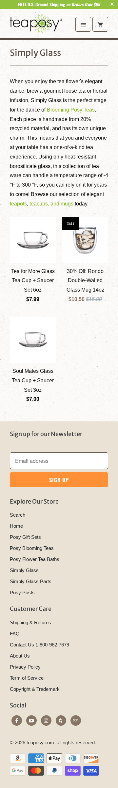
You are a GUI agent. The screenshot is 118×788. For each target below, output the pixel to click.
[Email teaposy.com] (75, 720)
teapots (18, 203)
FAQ (15, 633)
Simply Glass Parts (30, 581)
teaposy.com (40, 742)
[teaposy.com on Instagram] (46, 720)
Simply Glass (35, 52)
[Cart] (100, 24)
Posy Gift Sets (25, 537)
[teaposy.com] (36, 26)
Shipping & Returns (30, 622)
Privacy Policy (25, 667)
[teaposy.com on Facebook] (16, 720)
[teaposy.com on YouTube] (31, 720)
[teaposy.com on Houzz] (61, 720)
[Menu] (83, 24)
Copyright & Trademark (35, 689)
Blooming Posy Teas (71, 110)
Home (16, 526)
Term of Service (27, 678)
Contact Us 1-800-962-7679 (39, 644)
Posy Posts (22, 592)
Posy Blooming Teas (32, 548)
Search (17, 515)
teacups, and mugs (51, 203)
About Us (20, 656)
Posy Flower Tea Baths (34, 559)
